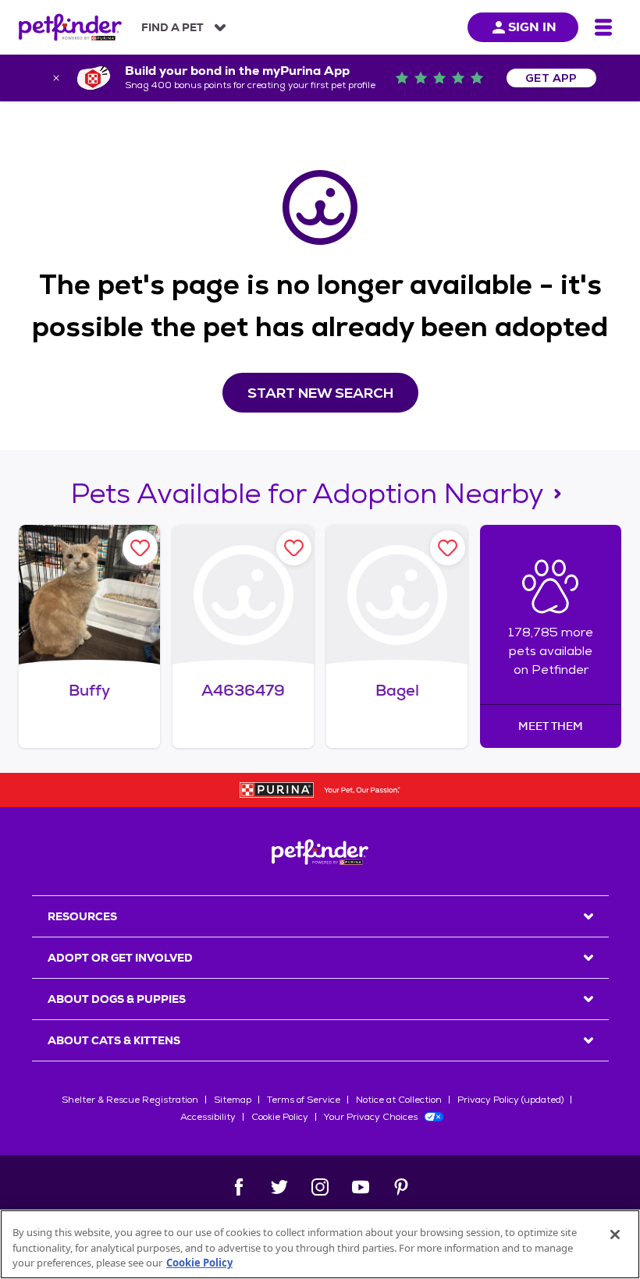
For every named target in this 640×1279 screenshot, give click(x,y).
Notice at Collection (399, 1099)
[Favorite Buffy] (140, 548)
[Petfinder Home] (70, 27)
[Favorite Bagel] (448, 548)
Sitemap (232, 1099)
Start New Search (320, 393)
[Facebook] (238, 1187)
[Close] (615, 1234)
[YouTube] (360, 1187)
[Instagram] (320, 1187)
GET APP (551, 78)
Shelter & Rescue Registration (130, 1099)
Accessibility (208, 1117)
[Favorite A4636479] (294, 548)
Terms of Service (303, 1099)
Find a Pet (172, 27)
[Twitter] (279, 1187)
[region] (320, 1244)
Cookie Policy (279, 1117)
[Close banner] (56, 78)
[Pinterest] (401, 1187)
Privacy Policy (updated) (510, 1099)
